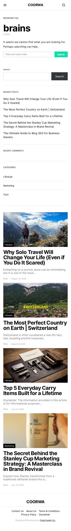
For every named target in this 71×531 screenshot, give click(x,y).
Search (61, 54)
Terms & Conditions (49, 511)
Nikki (5, 278)
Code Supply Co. (47, 520)
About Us (31, 511)
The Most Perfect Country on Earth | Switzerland (34, 109)
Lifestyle (7, 176)
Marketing (8, 185)
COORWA (35, 5)
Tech (6, 194)
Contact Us (18, 511)
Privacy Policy (28, 514)
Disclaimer (44, 514)
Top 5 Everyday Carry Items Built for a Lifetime (32, 116)
